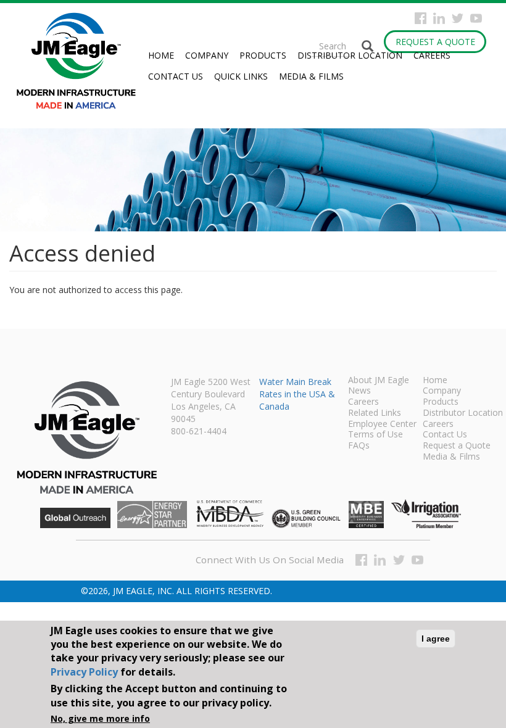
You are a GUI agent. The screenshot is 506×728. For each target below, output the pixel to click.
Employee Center (382, 424)
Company (206, 55)
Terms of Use (375, 435)
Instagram (439, 18)
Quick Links (241, 76)
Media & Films (311, 76)
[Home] (81, 61)
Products (262, 55)
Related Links (374, 413)
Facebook (420, 18)
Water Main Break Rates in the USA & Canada (297, 394)
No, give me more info (100, 718)
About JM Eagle (378, 381)
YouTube (476, 18)
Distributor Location (349, 55)
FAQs (359, 446)
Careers (431, 55)
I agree (435, 638)
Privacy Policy (84, 672)
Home (161, 55)
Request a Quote (435, 42)
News (359, 391)
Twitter (457, 18)
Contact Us (175, 76)
